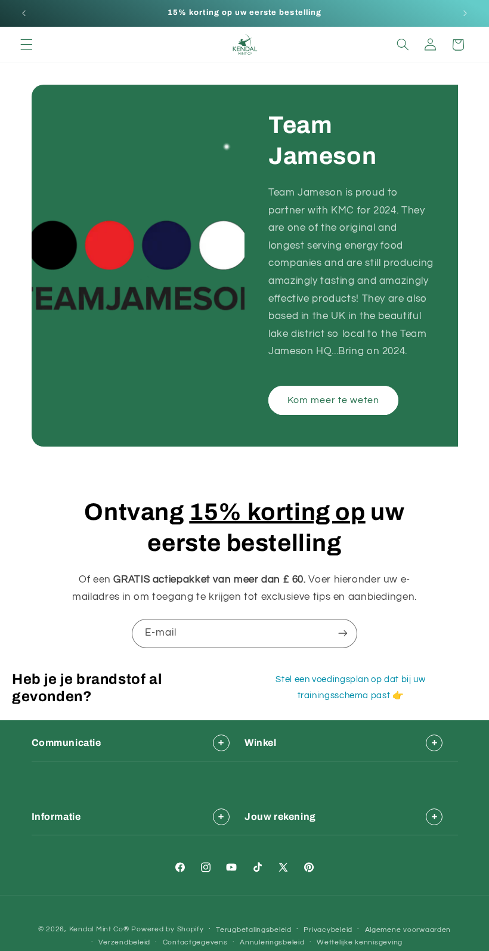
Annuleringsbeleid (272, 942)
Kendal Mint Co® (99, 929)
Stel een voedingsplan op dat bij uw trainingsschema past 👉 (350, 687)
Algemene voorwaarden (408, 930)
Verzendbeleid (124, 942)
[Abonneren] (343, 633)
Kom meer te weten (333, 400)
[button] (26, 44)
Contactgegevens (195, 942)
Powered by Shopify (167, 929)
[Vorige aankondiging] (24, 13)
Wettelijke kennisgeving (360, 942)
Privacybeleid (328, 930)
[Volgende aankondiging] (465, 13)
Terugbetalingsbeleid (254, 930)
